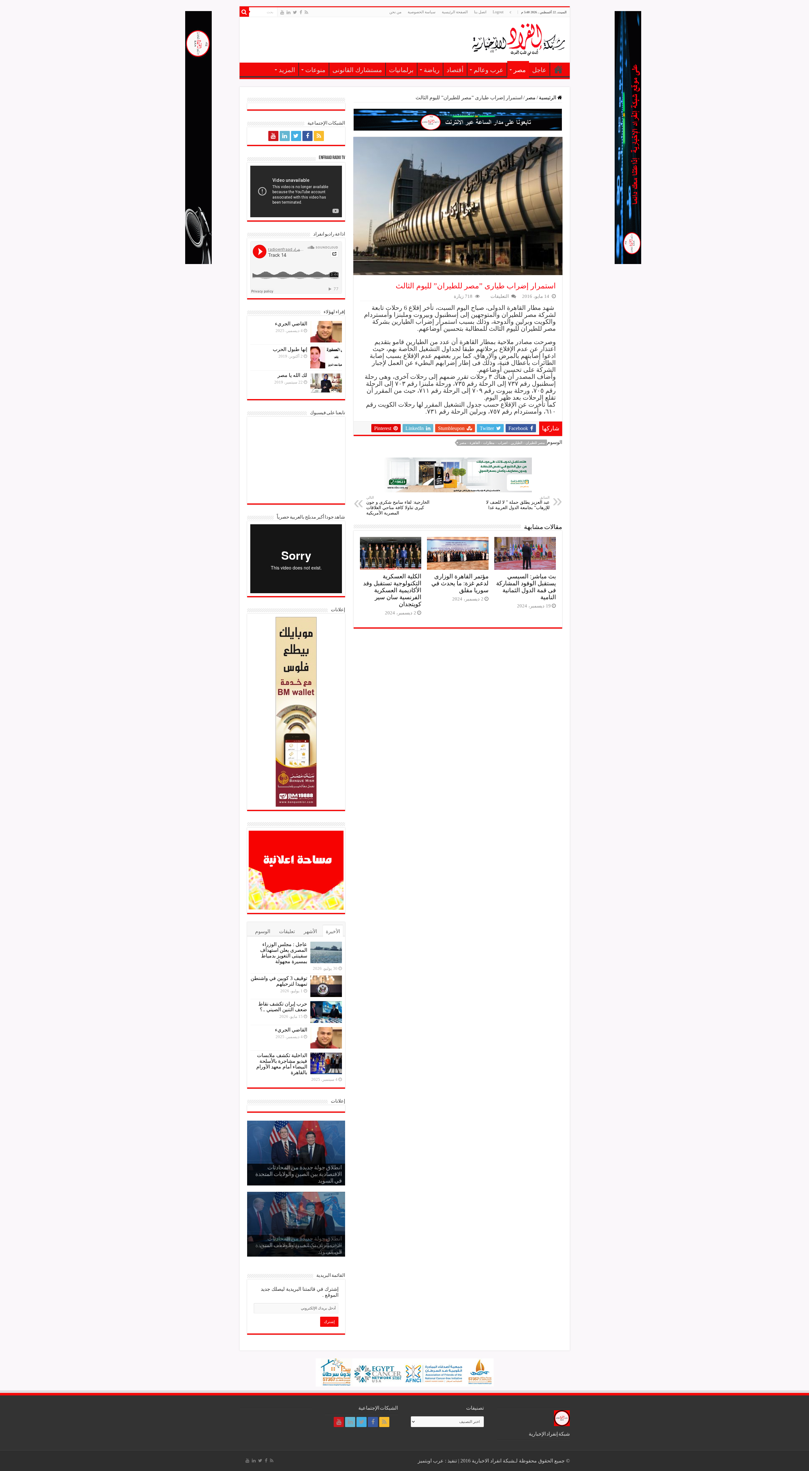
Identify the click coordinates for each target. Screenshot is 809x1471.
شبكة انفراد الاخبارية (493, 1460)
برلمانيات (401, 69)
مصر (520, 69)
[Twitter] (295, 12)
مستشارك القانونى (357, 69)
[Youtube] (282, 12)
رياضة (432, 69)
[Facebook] (301, 12)
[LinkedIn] (288, 12)
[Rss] (306, 12)
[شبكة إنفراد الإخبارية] (502, 38)
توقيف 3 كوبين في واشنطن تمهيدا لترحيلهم (279, 981)
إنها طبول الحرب (290, 349)
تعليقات (287, 931)
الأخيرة (333, 931)
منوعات (315, 69)
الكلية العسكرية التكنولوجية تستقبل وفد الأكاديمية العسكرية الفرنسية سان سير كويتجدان (392, 590)
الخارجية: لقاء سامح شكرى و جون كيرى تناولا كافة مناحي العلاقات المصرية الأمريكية (397, 505)
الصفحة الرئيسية (455, 12)
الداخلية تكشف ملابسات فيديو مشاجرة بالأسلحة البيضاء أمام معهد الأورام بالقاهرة (281, 1064)
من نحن (395, 12)
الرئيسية (558, 69)
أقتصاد (455, 69)
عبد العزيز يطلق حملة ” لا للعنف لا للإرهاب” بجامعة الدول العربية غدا (518, 502)
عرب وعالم (488, 69)
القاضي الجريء (291, 323)
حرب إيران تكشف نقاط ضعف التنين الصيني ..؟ (282, 1006)
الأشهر (310, 931)
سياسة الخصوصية (421, 12)
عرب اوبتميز (431, 1460)
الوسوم (262, 931)
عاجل (539, 69)
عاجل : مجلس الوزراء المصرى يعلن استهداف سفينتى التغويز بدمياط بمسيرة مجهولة (283, 953)
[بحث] (244, 12)
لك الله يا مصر (292, 375)
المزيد (287, 69)
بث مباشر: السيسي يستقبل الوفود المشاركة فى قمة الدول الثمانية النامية (526, 586)
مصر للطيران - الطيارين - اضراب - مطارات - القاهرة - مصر (502, 443)
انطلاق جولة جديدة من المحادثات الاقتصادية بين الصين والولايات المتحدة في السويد (298, 1174)
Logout (498, 12)
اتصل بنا (480, 12)
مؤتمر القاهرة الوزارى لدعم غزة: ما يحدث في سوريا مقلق (460, 583)
